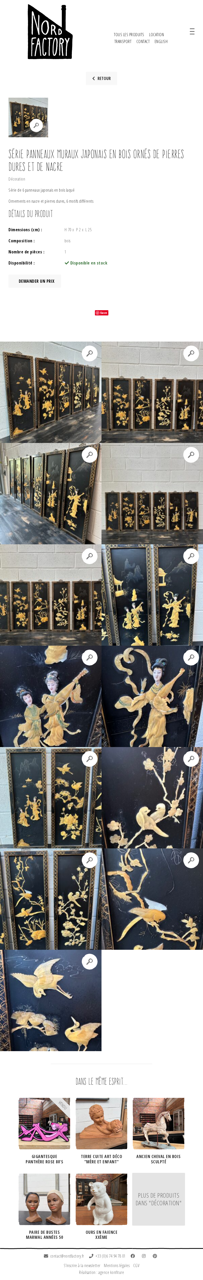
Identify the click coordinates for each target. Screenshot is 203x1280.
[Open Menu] (192, 32)
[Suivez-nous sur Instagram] (145, 1256)
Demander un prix (36, 281)
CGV (136, 1265)
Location (156, 34)
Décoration (16, 179)
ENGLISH (161, 41)
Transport (123, 41)
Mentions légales (117, 1265)
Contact (143, 41)
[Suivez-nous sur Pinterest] (156, 1256)
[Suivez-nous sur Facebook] (134, 1256)
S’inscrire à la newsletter (82, 1265)
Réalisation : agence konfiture (101, 1272)
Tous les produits (129, 34)
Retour (104, 78)
